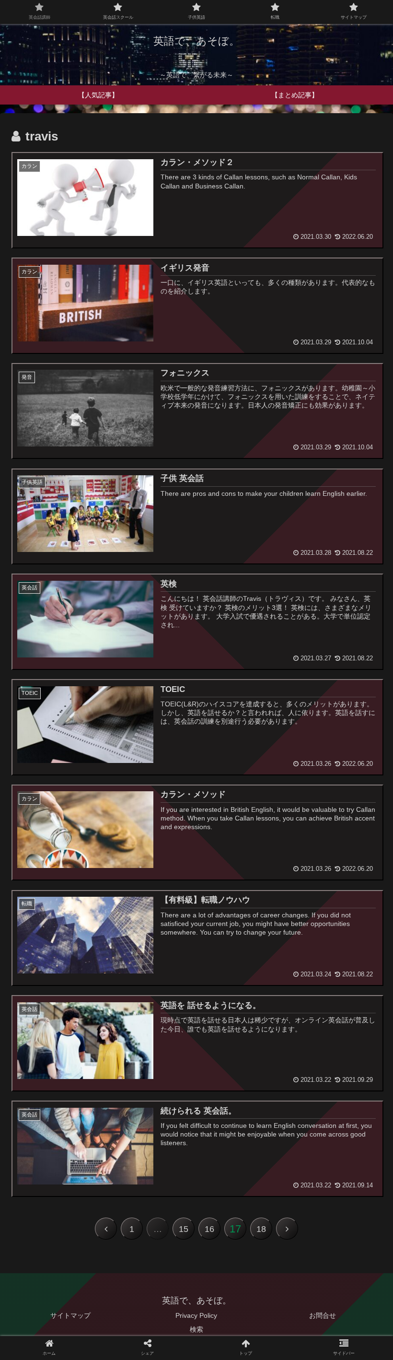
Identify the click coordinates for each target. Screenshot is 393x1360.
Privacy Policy (196, 1315)
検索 (196, 1329)
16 (209, 1229)
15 (183, 1229)
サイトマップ (70, 1315)
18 (261, 1229)
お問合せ (322, 1315)
